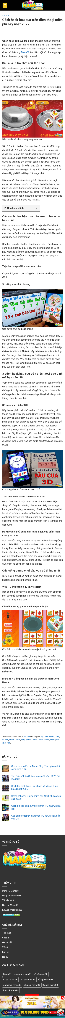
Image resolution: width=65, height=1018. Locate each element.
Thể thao (6, 933)
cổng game (26, 740)
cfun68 (5, 740)
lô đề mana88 (10, 979)
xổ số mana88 (40, 974)
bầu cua (44, 737)
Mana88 (25, 52)
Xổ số (5, 947)
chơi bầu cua (14, 740)
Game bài (7, 942)
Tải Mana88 (8, 900)
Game (34, 740)
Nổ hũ (5, 957)
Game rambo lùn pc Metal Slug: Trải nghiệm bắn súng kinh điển (36, 768)
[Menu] (5, 5)
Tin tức (6, 16)
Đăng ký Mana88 (10, 891)
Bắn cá (5, 952)
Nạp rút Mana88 (10, 905)
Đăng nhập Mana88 (11, 895)
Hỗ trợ (52, 740)
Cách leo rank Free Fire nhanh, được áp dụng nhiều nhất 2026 (34, 787)
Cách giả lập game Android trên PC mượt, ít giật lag (36, 807)
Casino (5, 938)
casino (52, 737)
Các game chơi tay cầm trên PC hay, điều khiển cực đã (35, 817)
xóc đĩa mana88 (28, 979)
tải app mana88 (45, 979)
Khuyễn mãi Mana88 (12, 910)
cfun (57, 737)
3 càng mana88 (50, 985)
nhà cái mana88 (32, 985)
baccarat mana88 (22, 974)
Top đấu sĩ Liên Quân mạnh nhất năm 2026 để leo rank (35, 777)
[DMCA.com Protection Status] (11, 914)
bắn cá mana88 (11, 990)
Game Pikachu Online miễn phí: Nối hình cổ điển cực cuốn (36, 797)
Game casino (43, 740)
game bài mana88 (12, 985)
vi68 (8, 743)
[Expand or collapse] (36, 208)
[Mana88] (32, 5)
